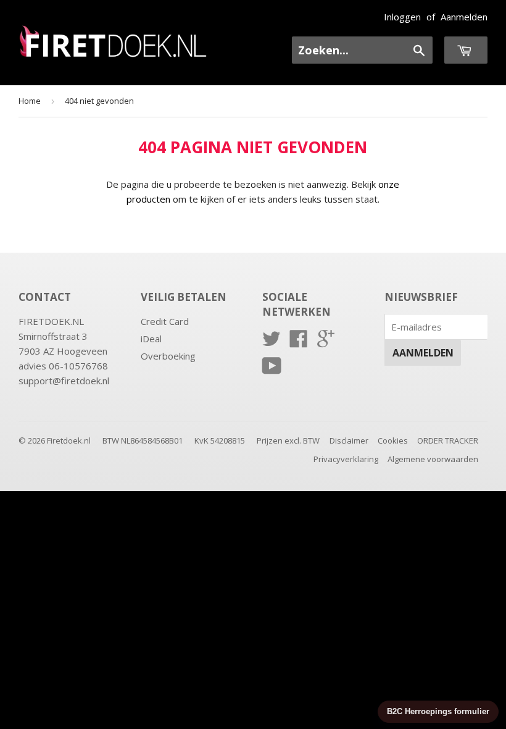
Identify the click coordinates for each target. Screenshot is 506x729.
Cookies (393, 440)
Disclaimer (349, 440)
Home (30, 100)
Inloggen (402, 17)
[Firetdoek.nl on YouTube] (271, 369)
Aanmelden (464, 17)
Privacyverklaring (345, 459)
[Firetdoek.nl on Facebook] (298, 342)
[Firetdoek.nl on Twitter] (271, 342)
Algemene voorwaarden (433, 459)
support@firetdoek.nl (64, 380)
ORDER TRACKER (447, 440)
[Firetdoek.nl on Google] (326, 342)
